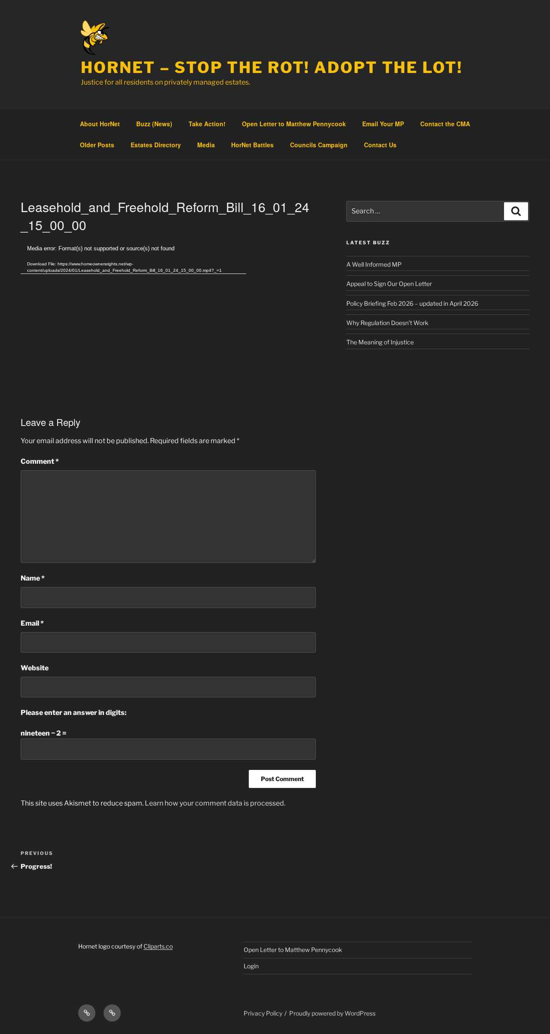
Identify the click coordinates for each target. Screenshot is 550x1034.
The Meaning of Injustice (380, 342)
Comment (40, 461)
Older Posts (97, 144)
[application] (133, 307)
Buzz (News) (154, 123)
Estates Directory (156, 144)
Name (33, 578)
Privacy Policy (263, 1013)
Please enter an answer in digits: (73, 713)
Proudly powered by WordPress (332, 1013)
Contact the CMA (445, 123)
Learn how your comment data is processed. (215, 803)
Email (32, 623)
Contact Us (380, 144)
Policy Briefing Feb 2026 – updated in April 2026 (412, 303)
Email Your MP (383, 123)
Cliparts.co (158, 946)
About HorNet (100, 123)
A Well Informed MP (374, 264)
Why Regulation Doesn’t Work (387, 322)
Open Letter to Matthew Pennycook (294, 123)
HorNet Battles (252, 144)
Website (35, 668)
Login (251, 966)
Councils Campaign (319, 144)
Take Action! (207, 123)
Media (206, 144)
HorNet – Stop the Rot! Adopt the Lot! (272, 67)
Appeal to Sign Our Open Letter (389, 283)
